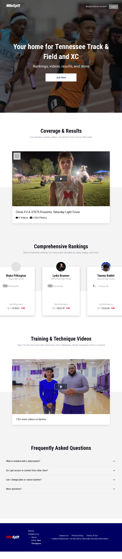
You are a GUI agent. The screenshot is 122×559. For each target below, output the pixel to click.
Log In (113, 7)
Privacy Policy (77, 536)
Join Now (61, 77)
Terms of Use (92, 536)
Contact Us (64, 536)
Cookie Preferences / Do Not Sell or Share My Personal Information (80, 539)
